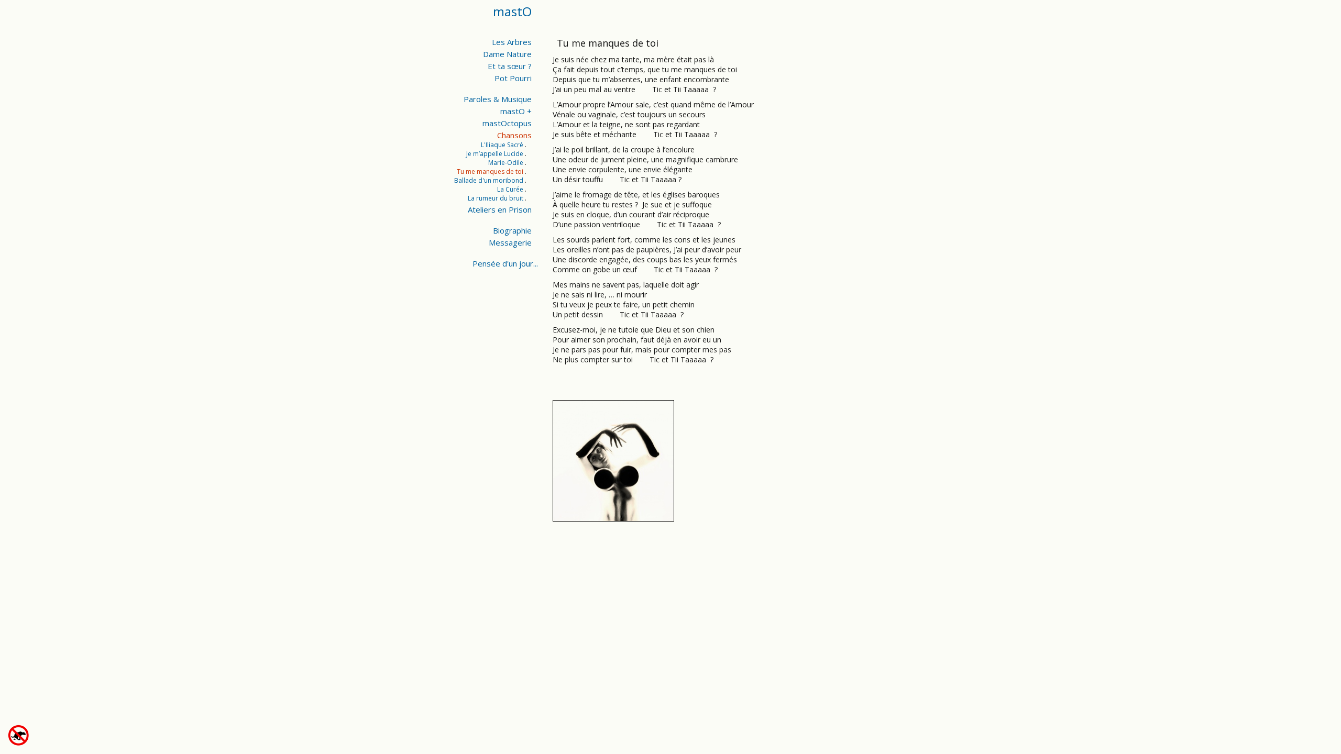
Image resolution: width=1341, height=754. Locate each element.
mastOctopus (507, 123)
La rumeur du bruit (495, 198)
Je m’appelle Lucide (494, 153)
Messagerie (510, 242)
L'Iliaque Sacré (502, 144)
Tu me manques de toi (490, 171)
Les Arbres (512, 42)
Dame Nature (507, 54)
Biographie (512, 230)
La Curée (510, 189)
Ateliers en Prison (500, 209)
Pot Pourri (513, 78)
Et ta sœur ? (510, 66)
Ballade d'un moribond (488, 180)
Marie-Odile (505, 162)
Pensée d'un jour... (505, 263)
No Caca (38, 735)
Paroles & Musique (498, 99)
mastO (512, 11)
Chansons (514, 135)
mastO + (516, 111)
